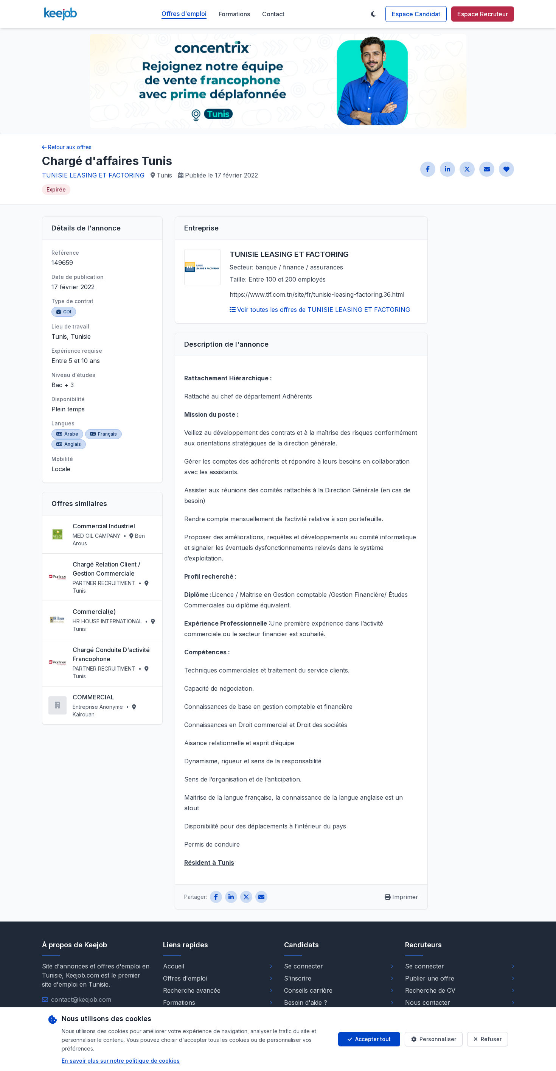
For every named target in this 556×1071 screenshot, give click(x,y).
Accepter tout (373, 1039)
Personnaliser (437, 1039)
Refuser (491, 1039)
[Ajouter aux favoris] (506, 169)
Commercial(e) (94, 611)
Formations (234, 14)
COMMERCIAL (93, 697)
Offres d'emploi (184, 13)
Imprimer (405, 897)
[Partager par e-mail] (486, 169)
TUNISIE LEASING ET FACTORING (93, 175)
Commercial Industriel (104, 526)
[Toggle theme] (373, 14)
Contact (273, 14)
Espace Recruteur (482, 14)
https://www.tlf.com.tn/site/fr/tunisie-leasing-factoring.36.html (317, 294)
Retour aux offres (70, 147)
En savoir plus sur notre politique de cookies (121, 1060)
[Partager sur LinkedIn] (447, 169)
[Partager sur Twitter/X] (467, 169)
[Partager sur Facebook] (427, 169)
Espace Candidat (416, 14)
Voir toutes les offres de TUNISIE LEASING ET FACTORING (323, 309)
